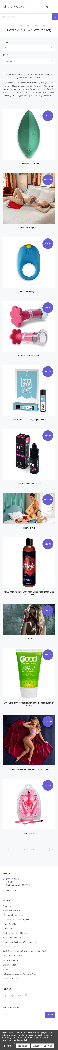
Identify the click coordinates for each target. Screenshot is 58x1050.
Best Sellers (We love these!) (32, 25)
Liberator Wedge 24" (29, 227)
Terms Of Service (10, 978)
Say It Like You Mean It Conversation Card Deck (25, 951)
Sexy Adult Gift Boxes (12, 955)
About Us (7, 906)
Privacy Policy (23, 1040)
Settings (8, 1045)
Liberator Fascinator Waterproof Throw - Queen (29, 769)
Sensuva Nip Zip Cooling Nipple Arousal (29, 419)
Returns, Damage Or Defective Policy (20, 973)
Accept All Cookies (42, 1045)
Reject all (22, 1045)
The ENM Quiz (9, 964)
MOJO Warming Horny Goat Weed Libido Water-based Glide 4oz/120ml (29, 593)
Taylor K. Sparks (10, 960)
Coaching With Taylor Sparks (16, 919)
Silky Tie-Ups (29, 638)
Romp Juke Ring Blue (29, 291)
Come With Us (9, 924)
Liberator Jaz (29, 528)
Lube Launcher (29, 833)
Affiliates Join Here (11, 910)
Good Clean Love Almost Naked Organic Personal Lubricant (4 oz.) (29, 704)
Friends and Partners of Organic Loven (20, 942)
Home (13, 25)
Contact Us (8, 928)
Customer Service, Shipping (15, 933)
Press (5, 969)
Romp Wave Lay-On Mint (29, 163)
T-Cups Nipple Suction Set (29, 355)
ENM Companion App (12, 937)
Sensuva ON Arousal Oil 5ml (29, 483)
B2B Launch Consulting (13, 915)
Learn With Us (9, 946)
